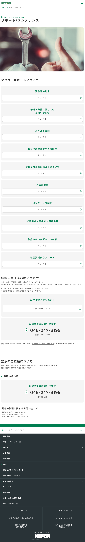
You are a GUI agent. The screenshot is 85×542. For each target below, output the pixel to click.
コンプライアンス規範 (63, 518)
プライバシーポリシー (63, 510)
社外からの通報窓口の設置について (63, 526)
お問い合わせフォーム (41, 309)
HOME (3, 8)
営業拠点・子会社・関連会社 (43, 344)
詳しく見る (42, 98)
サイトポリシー (21, 510)
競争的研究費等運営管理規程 (21, 526)
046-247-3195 (45, 330)
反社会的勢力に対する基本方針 (21, 518)
